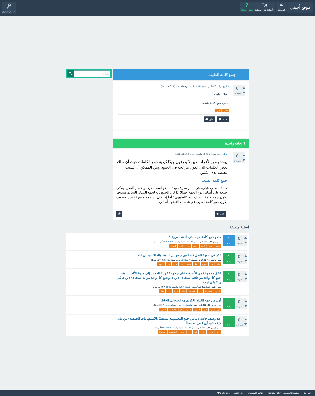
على (183, 291)
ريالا (162, 291)
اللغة (181, 246)
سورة (204, 264)
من (200, 291)
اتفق (218, 291)
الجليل (163, 309)
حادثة (203, 332)
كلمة (203, 246)
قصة (189, 264)
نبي (181, 264)
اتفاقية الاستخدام (255, 393)
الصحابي (172, 309)
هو (181, 309)
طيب (226, 110)
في (188, 246)
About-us (238, 393)
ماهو (218, 246)
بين (168, 264)
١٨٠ (169, 291)
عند (218, 332)
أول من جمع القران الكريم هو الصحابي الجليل (190, 300)
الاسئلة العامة (194, 86)
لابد (195, 332)
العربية (173, 246)
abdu (167, 260)
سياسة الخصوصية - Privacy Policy (283, 393)
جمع (218, 110)
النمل (196, 264)
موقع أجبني (300, 7)
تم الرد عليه (222, 154)
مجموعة (208, 291)
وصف (211, 332)
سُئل (227, 86)
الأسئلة (281, 9)
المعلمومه (173, 332)
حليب (195, 246)
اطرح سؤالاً (247, 9)
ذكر (218, 264)
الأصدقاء (192, 291)
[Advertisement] (157, 43)
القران (197, 309)
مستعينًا (162, 332)
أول (218, 309)
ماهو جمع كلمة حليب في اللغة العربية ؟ (195, 237)
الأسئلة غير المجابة (264, 9)
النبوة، (161, 264)
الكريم (188, 309)
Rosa (170, 241)
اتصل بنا (307, 393)
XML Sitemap (223, 393)
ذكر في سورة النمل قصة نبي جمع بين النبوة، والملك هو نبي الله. (179, 255)
